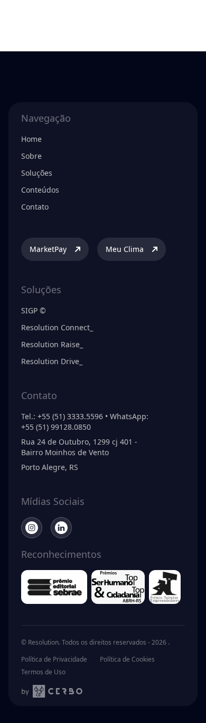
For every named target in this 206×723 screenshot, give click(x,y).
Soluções (36, 173)
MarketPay (48, 249)
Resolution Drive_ (51, 361)
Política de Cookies (127, 659)
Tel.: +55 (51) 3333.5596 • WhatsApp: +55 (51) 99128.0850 (84, 421)
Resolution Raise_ (52, 344)
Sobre (31, 156)
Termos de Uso (43, 672)
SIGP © (33, 310)
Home (31, 139)
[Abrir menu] (187, 17)
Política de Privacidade (54, 659)
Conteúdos (40, 190)
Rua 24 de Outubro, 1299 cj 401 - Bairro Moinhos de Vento (79, 447)
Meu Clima (125, 249)
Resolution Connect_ (57, 327)
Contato (35, 207)
